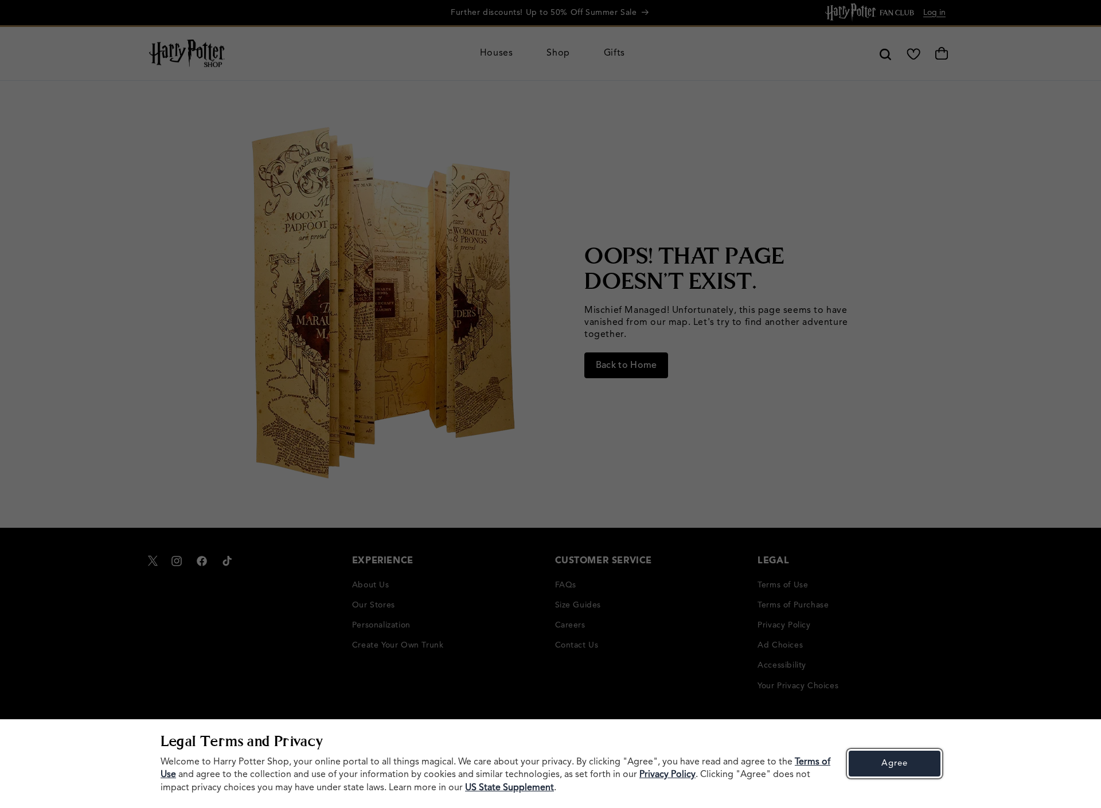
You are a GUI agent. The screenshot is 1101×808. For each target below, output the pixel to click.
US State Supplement (509, 788)
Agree (894, 763)
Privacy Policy (667, 774)
